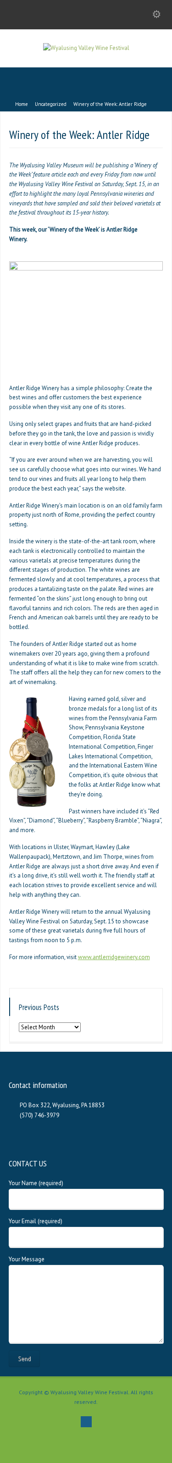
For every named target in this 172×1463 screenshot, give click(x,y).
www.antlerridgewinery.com (114, 957)
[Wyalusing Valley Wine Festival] (86, 48)
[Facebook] (86, 1421)
